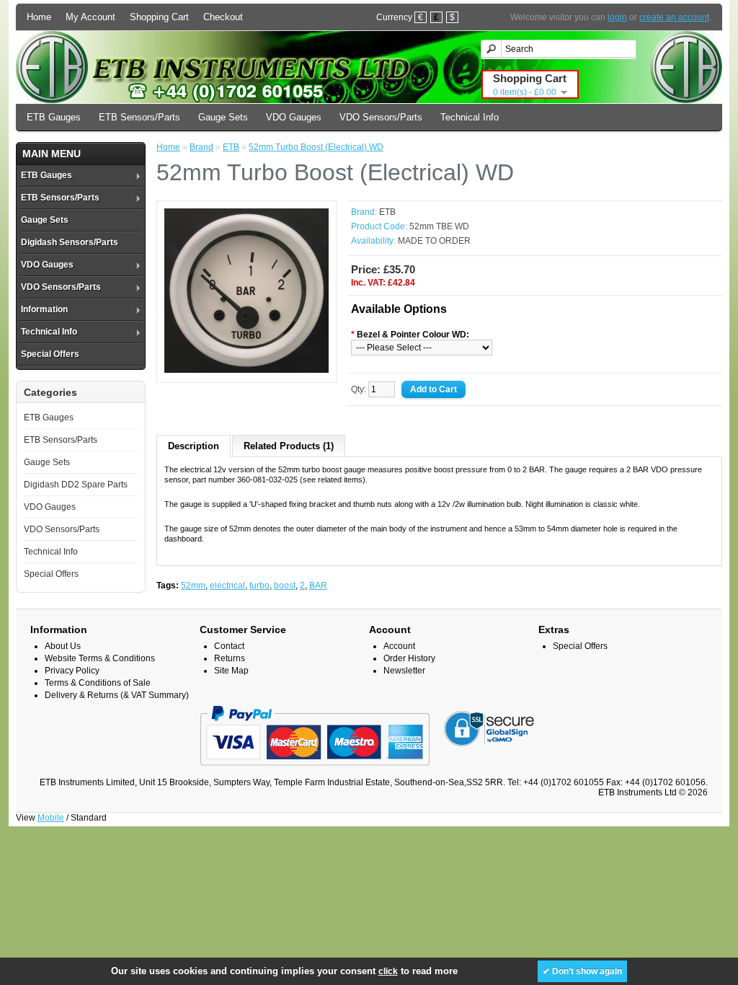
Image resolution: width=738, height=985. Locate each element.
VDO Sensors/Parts (380, 117)
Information (44, 309)
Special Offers (50, 354)
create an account (674, 17)
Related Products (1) (289, 446)
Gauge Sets (223, 117)
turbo (259, 585)
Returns (229, 658)
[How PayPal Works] (315, 772)
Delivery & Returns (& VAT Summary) (117, 695)
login (617, 17)
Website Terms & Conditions (100, 658)
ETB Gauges (54, 117)
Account (399, 646)
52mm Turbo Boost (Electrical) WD (316, 147)
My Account (90, 17)
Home (39, 17)
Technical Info (469, 117)
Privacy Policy (72, 671)
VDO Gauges (293, 117)
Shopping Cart (159, 17)
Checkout (223, 17)
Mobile (50, 818)
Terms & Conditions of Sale (98, 683)
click (388, 971)
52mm (193, 585)
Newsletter (404, 671)
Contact (229, 646)
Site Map (231, 671)
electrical (227, 585)
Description (193, 446)
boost (284, 585)
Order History (409, 658)
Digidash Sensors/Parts (69, 242)
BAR (318, 585)
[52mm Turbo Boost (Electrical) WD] (246, 370)
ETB (231, 147)
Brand (201, 147)
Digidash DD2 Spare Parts (76, 485)
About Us (63, 646)
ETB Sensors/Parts (139, 117)
